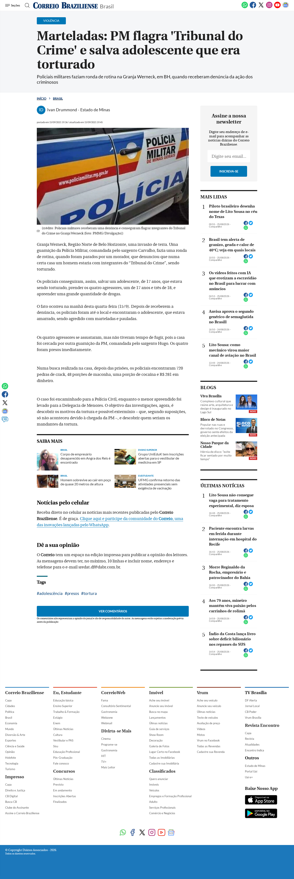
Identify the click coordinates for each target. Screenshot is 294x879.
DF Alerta (251, 700)
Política (9, 711)
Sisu (55, 746)
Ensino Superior (62, 706)
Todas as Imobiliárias (162, 757)
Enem (56, 723)
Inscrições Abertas (64, 796)
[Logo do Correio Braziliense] (65, 5)
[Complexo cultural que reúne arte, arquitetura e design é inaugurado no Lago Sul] (246, 402)
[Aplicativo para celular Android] (261, 814)
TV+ (104, 761)
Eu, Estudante (67, 692)
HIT (103, 756)
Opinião (10, 752)
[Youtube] (277, 7)
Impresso (14, 776)
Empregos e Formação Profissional (170, 796)
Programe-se (109, 744)
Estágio (57, 717)
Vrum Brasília (253, 717)
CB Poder (251, 711)
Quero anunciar (158, 779)
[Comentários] (5, 421)
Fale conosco (61, 763)
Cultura (57, 735)
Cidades (10, 706)
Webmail (106, 723)
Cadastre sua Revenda (211, 752)
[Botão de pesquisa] (25, 5)
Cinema (106, 738)
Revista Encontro (262, 725)
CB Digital (11, 796)
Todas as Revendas (208, 746)
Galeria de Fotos (159, 746)
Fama (104, 700)
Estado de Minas (255, 766)
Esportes (10, 740)
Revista (249, 738)
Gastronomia (109, 711)
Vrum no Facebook (208, 740)
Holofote (10, 757)
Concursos (64, 771)
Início (41, 98)
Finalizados (60, 801)
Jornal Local (252, 706)
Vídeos (201, 729)
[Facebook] (253, 7)
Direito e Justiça (15, 790)
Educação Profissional (66, 752)
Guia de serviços (159, 729)
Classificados (162, 771)
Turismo (10, 769)
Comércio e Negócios (162, 813)
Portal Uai (251, 771)
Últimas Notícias (63, 729)
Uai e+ (249, 777)
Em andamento (62, 790)
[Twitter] (261, 7)
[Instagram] (269, 7)
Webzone (107, 717)
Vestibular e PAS (63, 740)
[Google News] (285, 7)
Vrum (202, 692)
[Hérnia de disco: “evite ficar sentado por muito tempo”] (246, 449)
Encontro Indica (254, 750)
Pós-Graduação (62, 757)
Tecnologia (11, 763)
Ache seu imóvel (159, 700)
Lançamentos (157, 717)
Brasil (107, 6)
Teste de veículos (207, 717)
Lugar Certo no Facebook (164, 752)
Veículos (154, 790)
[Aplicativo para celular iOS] (261, 800)
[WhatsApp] (244, 7)
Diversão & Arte (15, 735)
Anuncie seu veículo (209, 706)
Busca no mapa (158, 711)
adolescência (51, 593)
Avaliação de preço (208, 723)
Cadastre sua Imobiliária (164, 763)
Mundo (9, 729)
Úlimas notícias (158, 723)
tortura (90, 593)
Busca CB (11, 801)
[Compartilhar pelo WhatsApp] (246, 229)
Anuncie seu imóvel (161, 706)
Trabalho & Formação (66, 711)
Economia (11, 723)
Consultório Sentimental (116, 706)
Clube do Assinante (17, 807)
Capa (8, 700)
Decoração (155, 740)
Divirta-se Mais (116, 731)
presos (73, 593)
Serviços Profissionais (162, 807)
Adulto (153, 801)
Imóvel (156, 692)
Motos (201, 735)
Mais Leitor (108, 767)
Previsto (58, 784)
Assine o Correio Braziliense (22, 813)
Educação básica (63, 700)
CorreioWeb (113, 692)
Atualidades (252, 744)
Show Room (156, 735)
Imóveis (154, 784)
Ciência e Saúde (15, 746)
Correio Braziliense (24, 692)
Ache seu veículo (207, 700)
